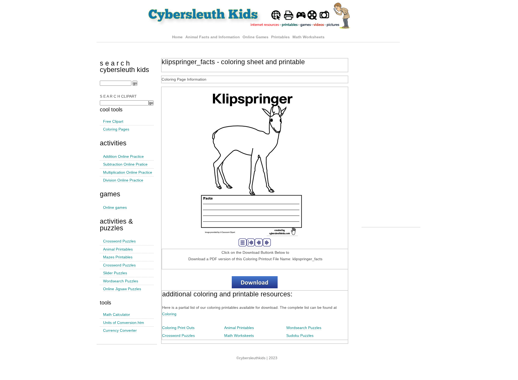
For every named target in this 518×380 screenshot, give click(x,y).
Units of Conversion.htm (123, 322)
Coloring (169, 314)
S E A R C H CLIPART (118, 96)
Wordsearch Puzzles (120, 281)
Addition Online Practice (123, 156)
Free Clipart (113, 121)
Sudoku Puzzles (299, 335)
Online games (115, 207)
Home (177, 37)
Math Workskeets (239, 335)
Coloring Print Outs (178, 328)
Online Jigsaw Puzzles (122, 289)
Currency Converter (120, 330)
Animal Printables (118, 249)
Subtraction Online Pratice (125, 164)
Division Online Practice (123, 180)
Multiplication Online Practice (127, 172)
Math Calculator (116, 314)
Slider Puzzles (115, 273)
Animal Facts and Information (212, 37)
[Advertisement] (391, 145)
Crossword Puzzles (119, 241)
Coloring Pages (116, 129)
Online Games (255, 37)
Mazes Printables (117, 257)
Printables (281, 37)
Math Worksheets (308, 37)
